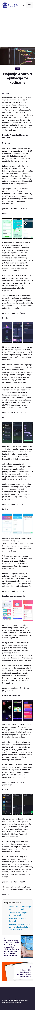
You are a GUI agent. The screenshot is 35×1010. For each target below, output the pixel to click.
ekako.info (6, 894)
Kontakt (11, 1000)
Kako (17, 68)
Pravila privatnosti (21, 1000)
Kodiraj (22, 591)
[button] (23, 5)
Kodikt (22, 882)
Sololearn (23, 209)
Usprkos (23, 412)
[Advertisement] (17, 28)
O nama (4, 1000)
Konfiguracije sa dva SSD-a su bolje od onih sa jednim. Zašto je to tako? (20, 927)
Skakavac (23, 313)
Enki (21, 504)
